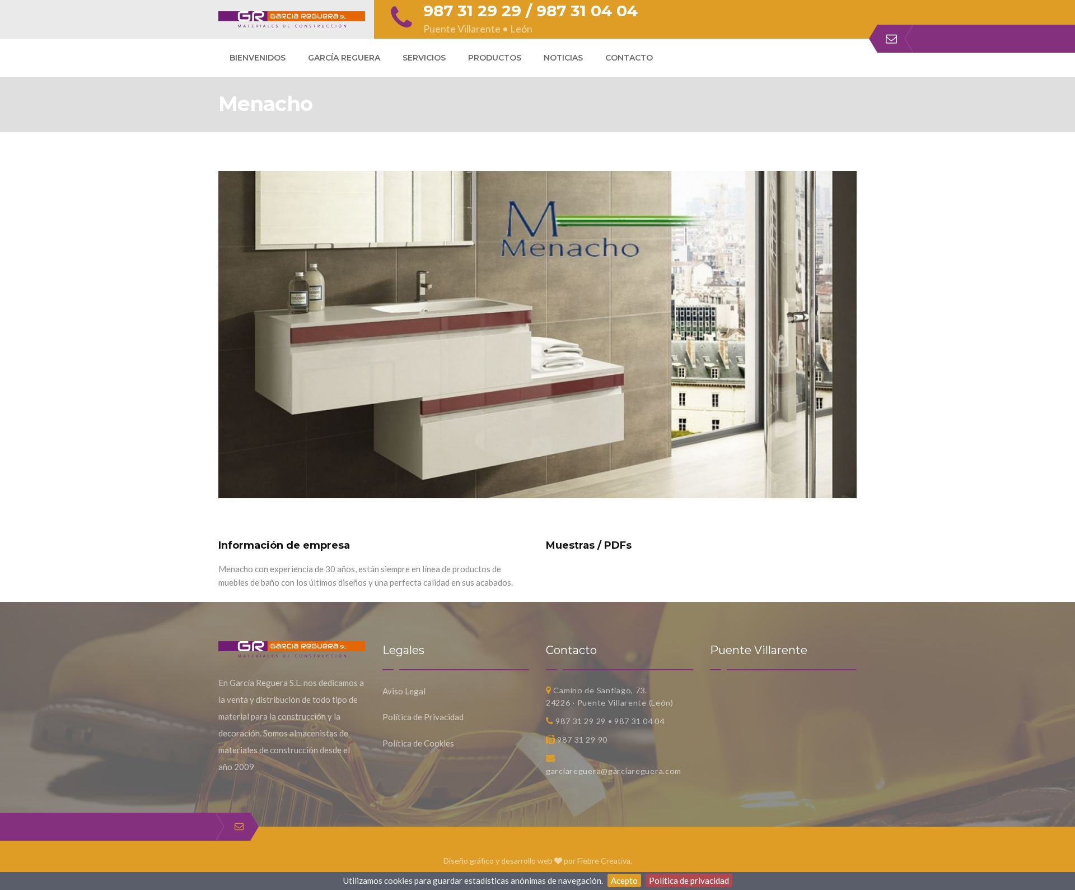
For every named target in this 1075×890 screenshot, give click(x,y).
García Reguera (344, 58)
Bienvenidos (258, 58)
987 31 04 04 (587, 10)
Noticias (563, 58)
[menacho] (537, 178)
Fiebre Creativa (603, 860)
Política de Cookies (418, 743)
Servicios (424, 58)
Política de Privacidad (423, 717)
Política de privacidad (689, 880)
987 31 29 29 (472, 10)
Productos (494, 58)
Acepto (624, 880)
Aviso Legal (404, 691)
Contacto (629, 58)
